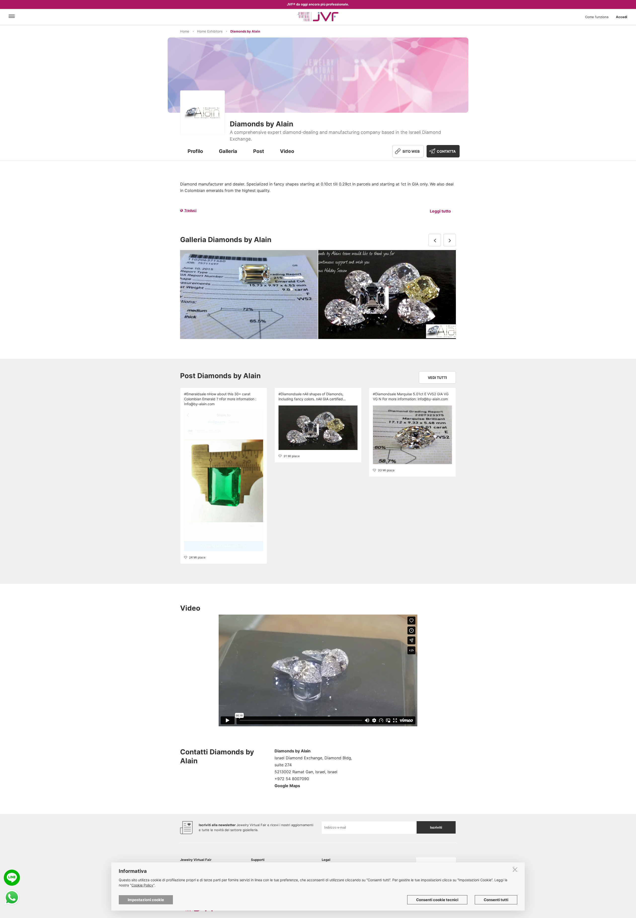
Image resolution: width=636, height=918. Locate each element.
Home (184, 31)
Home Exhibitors (210, 31)
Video (287, 151)
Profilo (195, 151)
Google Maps (287, 785)
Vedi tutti (437, 377)
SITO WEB (411, 151)
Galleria (228, 151)
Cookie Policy (142, 885)
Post (258, 151)
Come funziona (596, 17)
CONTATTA (446, 151)
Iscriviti (436, 827)
